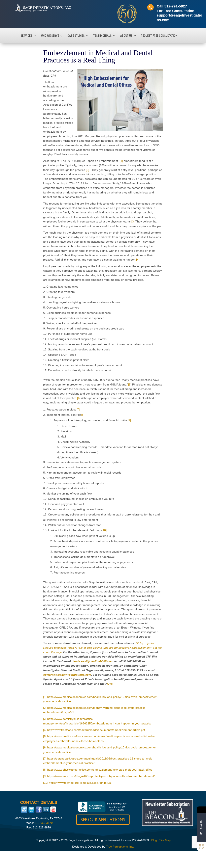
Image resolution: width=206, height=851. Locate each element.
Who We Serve (50, 35)
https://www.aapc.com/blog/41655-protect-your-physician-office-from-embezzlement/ (101, 776)
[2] (87, 169)
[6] (78, 398)
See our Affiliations (103, 819)
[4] (137, 259)
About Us (126, 35)
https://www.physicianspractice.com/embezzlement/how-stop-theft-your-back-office (99, 769)
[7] (78, 409)
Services (26, 35)
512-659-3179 (44, 822)
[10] (104, 530)
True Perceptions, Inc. (120, 846)
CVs (110, 683)
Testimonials (102, 35)
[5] (129, 384)
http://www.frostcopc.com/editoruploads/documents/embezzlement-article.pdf (96, 730)
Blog (154, 840)
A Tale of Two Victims (88, 647)
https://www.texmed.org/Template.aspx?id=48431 (80, 782)
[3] (133, 221)
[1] (121, 160)
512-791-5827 (175, 6)
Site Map (165, 840)
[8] (82, 414)
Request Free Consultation (159, 35)
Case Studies (76, 35)
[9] (129, 420)
